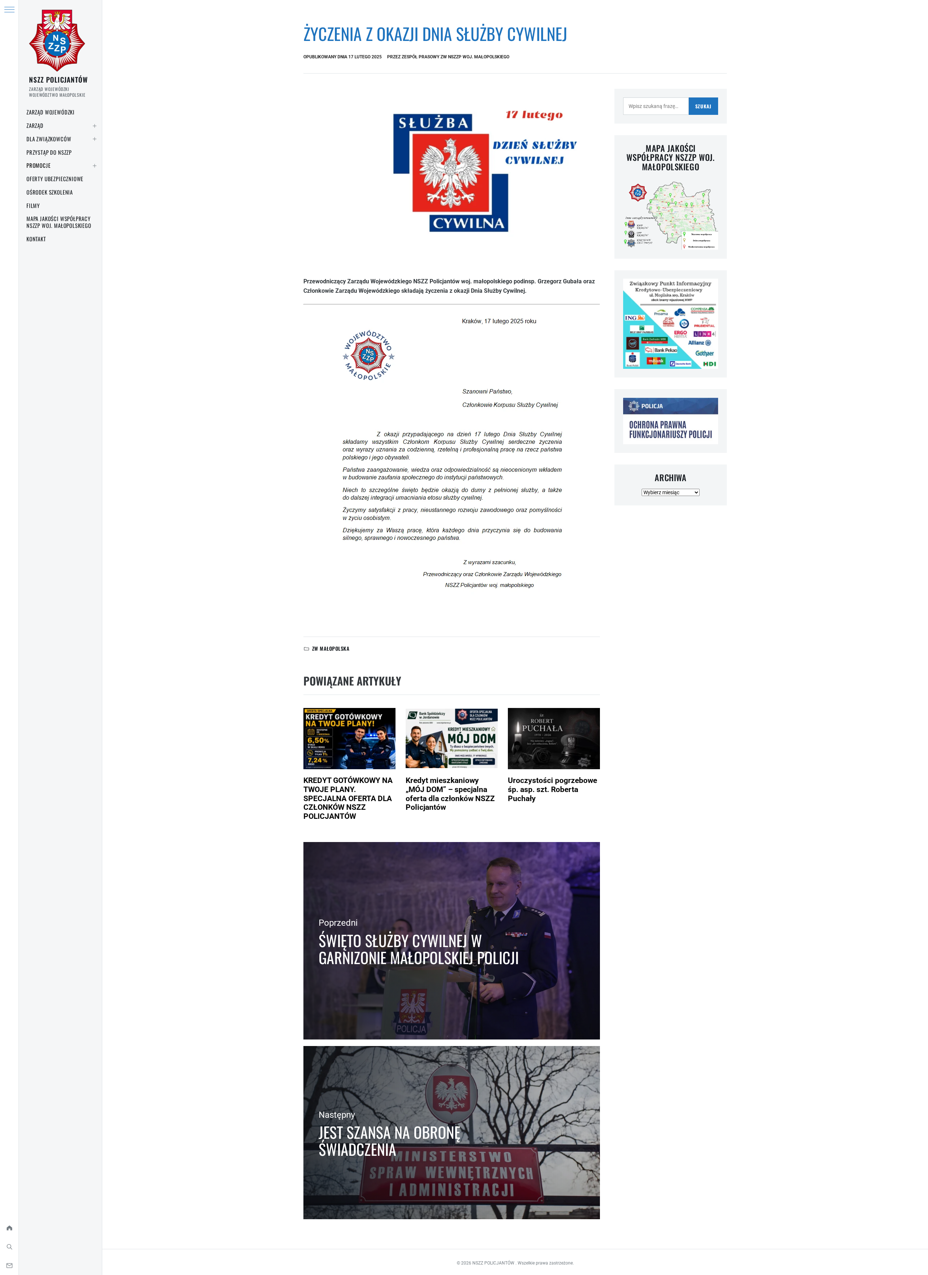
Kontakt (36, 239)
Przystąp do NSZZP (49, 152)
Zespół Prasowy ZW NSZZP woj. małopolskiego (455, 56)
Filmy (33, 205)
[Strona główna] (9, 1227)
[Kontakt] (9, 1265)
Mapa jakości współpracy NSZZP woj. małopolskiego (58, 221)
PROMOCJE (38, 165)
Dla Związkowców (48, 139)
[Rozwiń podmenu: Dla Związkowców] (94, 139)
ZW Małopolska (330, 648)
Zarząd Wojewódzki (50, 112)
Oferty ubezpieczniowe (54, 179)
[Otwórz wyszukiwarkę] (9, 1246)
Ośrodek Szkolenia (49, 192)
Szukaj (703, 106)
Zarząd (35, 125)
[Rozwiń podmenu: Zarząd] (94, 125)
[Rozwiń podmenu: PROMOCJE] (94, 165)
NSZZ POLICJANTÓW (58, 79)
